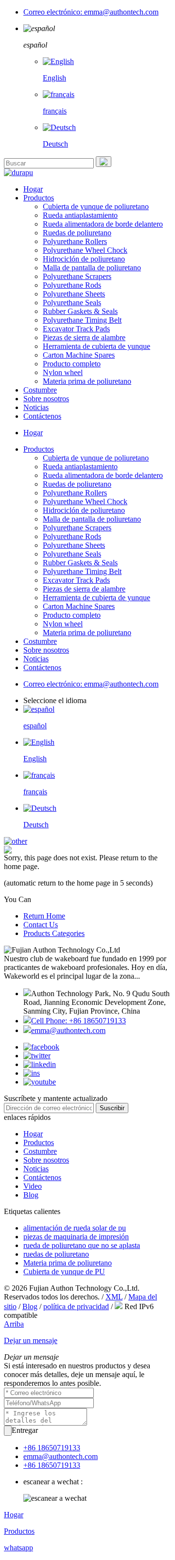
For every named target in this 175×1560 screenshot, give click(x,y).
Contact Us (40, 924)
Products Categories (54, 933)
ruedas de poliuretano (56, 1254)
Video (32, 1186)
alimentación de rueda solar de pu (74, 1228)
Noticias (36, 407)
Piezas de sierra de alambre (84, 337)
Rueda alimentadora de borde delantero (103, 224)
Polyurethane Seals (72, 302)
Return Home (44, 916)
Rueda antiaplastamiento (80, 215)
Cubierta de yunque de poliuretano (96, 206)
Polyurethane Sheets (74, 294)
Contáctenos (42, 416)
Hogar (33, 189)
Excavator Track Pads (76, 329)
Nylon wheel (63, 372)
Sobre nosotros (46, 398)
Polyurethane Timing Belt (82, 320)
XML (113, 1297)
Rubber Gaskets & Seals (80, 311)
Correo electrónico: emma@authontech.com (90, 12)
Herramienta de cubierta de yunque (96, 346)
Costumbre (40, 390)
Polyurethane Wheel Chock (85, 250)
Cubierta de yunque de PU (64, 1271)
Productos (38, 198)
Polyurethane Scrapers (77, 276)
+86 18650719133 (51, 1448)
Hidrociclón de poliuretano (84, 259)
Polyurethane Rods (72, 285)
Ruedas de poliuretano (77, 233)
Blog (30, 1195)
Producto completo (72, 364)
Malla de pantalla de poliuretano (92, 267)
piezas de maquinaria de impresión (76, 1236)
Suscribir (112, 1108)
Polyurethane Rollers (75, 241)
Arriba (14, 1324)
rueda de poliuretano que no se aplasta (81, 1245)
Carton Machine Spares (79, 355)
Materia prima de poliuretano (87, 381)
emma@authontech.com (68, 1030)
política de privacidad (76, 1306)
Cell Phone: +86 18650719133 (78, 1021)
